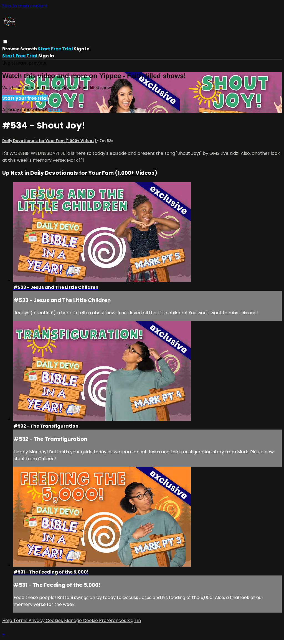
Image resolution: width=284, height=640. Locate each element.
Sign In (46, 56)
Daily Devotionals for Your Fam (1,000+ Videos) (49, 140)
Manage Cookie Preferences (95, 620)
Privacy (37, 620)
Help (7, 620)
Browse (11, 49)
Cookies (55, 620)
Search (29, 49)
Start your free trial (25, 98)
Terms (21, 620)
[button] (5, 41)
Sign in (82, 49)
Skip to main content (25, 5)
